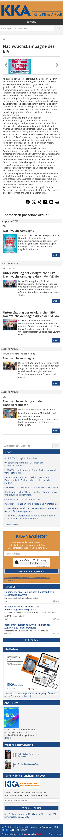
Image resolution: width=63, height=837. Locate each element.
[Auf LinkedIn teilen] (45, 203)
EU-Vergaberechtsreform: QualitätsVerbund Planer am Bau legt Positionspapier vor (31, 509)
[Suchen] (59, 28)
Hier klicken (34, 563)
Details (7, 737)
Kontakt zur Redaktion (41, 827)
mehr (55, 255)
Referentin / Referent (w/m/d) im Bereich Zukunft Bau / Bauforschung (27, 626)
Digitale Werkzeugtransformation (20, 458)
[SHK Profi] (9, 755)
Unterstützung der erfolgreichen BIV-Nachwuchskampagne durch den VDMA (31, 314)
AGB (56, 827)
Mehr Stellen (31, 640)
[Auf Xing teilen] (39, 203)
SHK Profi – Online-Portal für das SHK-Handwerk (26, 755)
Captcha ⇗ (42, 566)
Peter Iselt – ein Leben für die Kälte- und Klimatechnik (30, 503)
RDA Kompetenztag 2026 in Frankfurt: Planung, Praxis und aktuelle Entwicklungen (30, 493)
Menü (33, 21)
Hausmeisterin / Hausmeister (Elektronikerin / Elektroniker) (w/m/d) (29, 593)
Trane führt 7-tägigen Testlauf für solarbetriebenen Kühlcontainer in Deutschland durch (29, 517)
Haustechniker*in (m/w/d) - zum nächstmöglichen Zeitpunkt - (22, 608)
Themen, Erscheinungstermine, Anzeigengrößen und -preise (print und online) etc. (31, 694)
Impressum (21, 829)
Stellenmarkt (21, 827)
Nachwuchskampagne (18, 231)
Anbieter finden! (32, 807)
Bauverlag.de (55, 834)
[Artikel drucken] (57, 202)
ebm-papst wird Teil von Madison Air (22, 499)
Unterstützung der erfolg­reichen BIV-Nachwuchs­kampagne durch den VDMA (31, 274)
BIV (35, 84)
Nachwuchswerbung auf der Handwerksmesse (23, 403)
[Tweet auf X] (34, 203)
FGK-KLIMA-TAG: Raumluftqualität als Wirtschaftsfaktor (31, 487)
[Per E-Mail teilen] (51, 202)
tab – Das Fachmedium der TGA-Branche (26, 765)
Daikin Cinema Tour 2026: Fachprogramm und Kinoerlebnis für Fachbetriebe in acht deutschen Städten (28, 480)
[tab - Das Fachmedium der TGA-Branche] (9, 765)
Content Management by (13, 834)
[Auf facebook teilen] (28, 203)
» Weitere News (12, 524)
